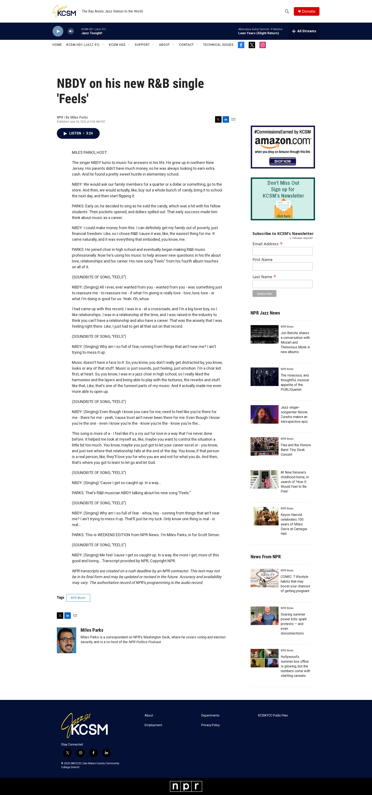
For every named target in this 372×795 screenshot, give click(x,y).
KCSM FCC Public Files (273, 715)
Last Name (264, 276)
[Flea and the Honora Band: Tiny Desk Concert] (265, 446)
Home (57, 44)
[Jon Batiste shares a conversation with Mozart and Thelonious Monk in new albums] (265, 334)
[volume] (70, 31)
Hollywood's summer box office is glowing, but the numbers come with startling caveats (295, 666)
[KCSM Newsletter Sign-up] (283, 199)
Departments (210, 715)
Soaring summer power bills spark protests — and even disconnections (294, 623)
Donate (308, 11)
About (164, 44)
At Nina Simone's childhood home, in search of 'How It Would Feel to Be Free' (295, 481)
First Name (263, 259)
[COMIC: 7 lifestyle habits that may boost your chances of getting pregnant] (265, 578)
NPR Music (78, 597)
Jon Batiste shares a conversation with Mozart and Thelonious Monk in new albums (295, 342)
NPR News (287, 326)
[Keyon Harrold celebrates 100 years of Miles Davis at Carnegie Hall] (265, 516)
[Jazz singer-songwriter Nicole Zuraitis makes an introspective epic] (265, 414)
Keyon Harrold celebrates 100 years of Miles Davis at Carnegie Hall (294, 524)
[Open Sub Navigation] (103, 44)
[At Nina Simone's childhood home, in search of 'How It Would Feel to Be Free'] (265, 479)
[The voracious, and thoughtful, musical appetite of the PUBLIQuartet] (265, 376)
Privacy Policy (210, 725)
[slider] (77, 31)
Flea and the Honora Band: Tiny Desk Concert (296, 450)
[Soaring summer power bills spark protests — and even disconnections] (265, 616)
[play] (57, 31)
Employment (153, 725)
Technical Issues (218, 44)
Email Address (268, 243)
